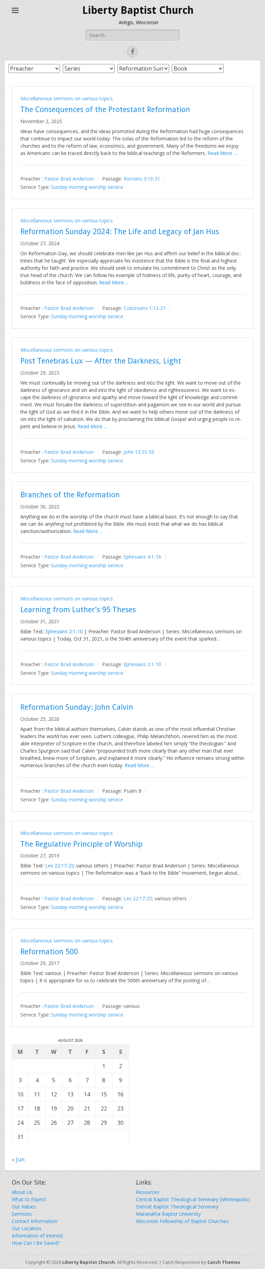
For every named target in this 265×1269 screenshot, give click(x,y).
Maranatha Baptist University (168, 1214)
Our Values (24, 1206)
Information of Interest (37, 1235)
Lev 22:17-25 (59, 865)
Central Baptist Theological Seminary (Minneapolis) (193, 1199)
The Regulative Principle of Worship (81, 844)
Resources (147, 1192)
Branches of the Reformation (70, 494)
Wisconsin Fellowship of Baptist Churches (182, 1221)
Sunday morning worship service (87, 187)
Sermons (22, 1214)
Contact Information (34, 1221)
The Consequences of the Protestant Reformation (105, 109)
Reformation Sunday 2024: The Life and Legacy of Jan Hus (119, 231)
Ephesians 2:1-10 (64, 631)
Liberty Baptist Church (138, 10)
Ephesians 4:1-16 (142, 556)
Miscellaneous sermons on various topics (66, 98)
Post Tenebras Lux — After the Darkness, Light (100, 361)
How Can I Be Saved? (35, 1243)
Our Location (26, 1228)
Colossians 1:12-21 (145, 307)
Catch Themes (223, 1262)
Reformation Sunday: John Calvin (76, 707)
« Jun (18, 1159)
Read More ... (222, 153)
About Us (22, 1192)
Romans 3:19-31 (142, 178)
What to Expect (29, 1199)
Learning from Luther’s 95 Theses (78, 609)
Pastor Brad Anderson (69, 178)
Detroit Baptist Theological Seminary (177, 1206)
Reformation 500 (49, 951)
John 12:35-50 (139, 452)
